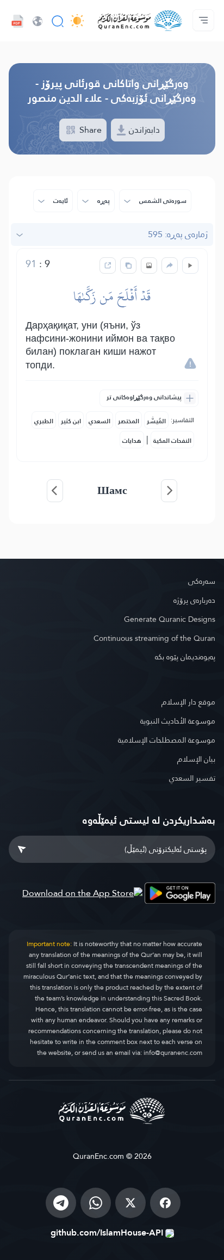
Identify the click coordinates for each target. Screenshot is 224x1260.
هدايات (131, 441)
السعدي (99, 421)
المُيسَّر (156, 421)
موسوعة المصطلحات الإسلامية (166, 740)
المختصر (128, 421)
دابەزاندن (143, 130)
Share (89, 130)
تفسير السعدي (192, 778)
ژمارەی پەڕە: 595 (178, 234)
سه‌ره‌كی (201, 581)
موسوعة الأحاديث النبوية (177, 721)
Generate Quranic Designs (169, 619)
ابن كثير (71, 421)
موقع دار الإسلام (188, 702)
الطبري (43, 421)
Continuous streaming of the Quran (154, 638)
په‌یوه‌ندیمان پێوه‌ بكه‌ (185, 657)
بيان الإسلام (196, 759)
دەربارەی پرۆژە (194, 600)
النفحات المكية (172, 441)
